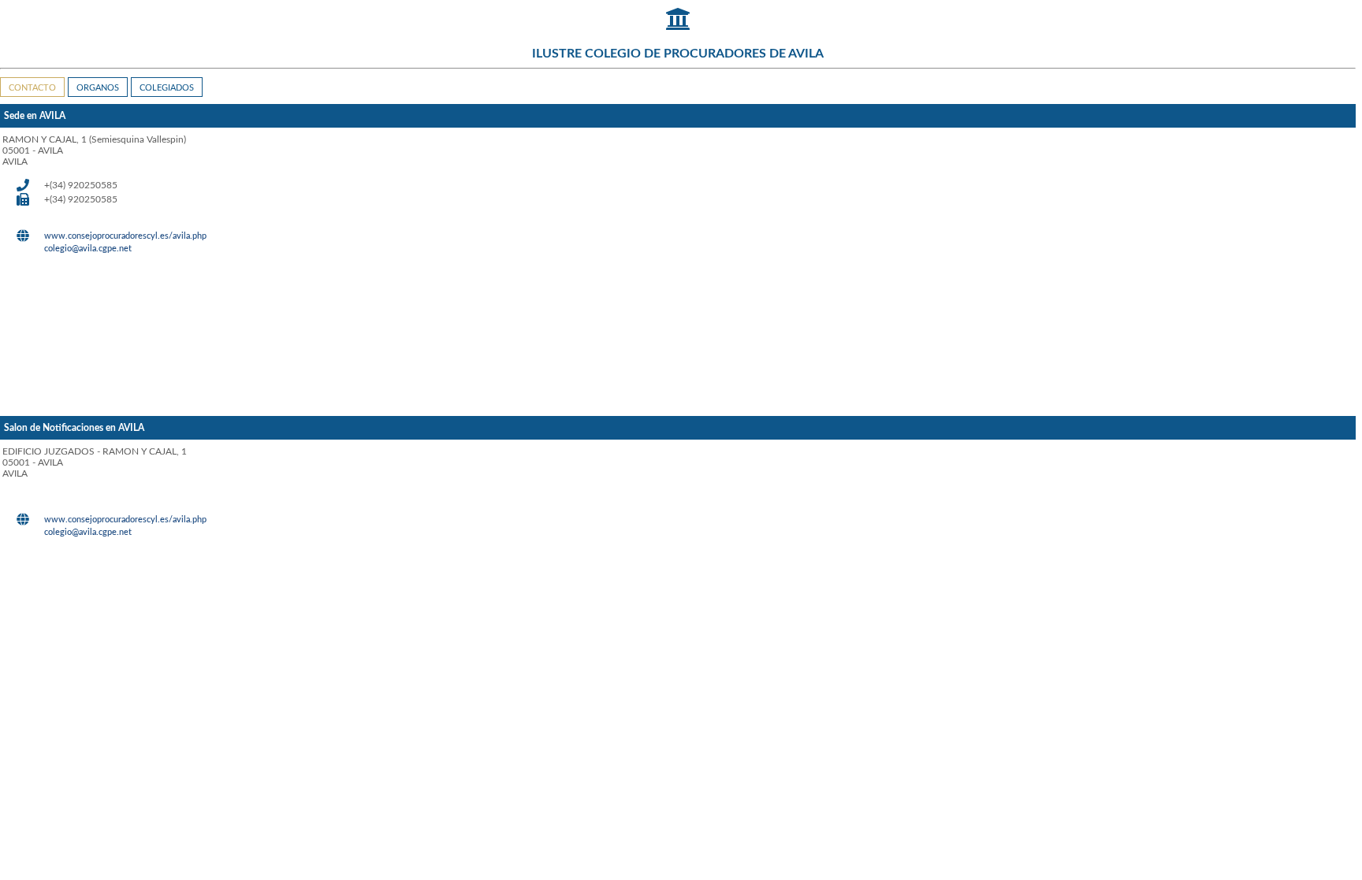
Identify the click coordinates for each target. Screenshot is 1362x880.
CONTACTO (32, 88)
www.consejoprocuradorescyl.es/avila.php (125, 236)
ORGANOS (97, 88)
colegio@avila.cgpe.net (88, 248)
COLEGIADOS (167, 88)
